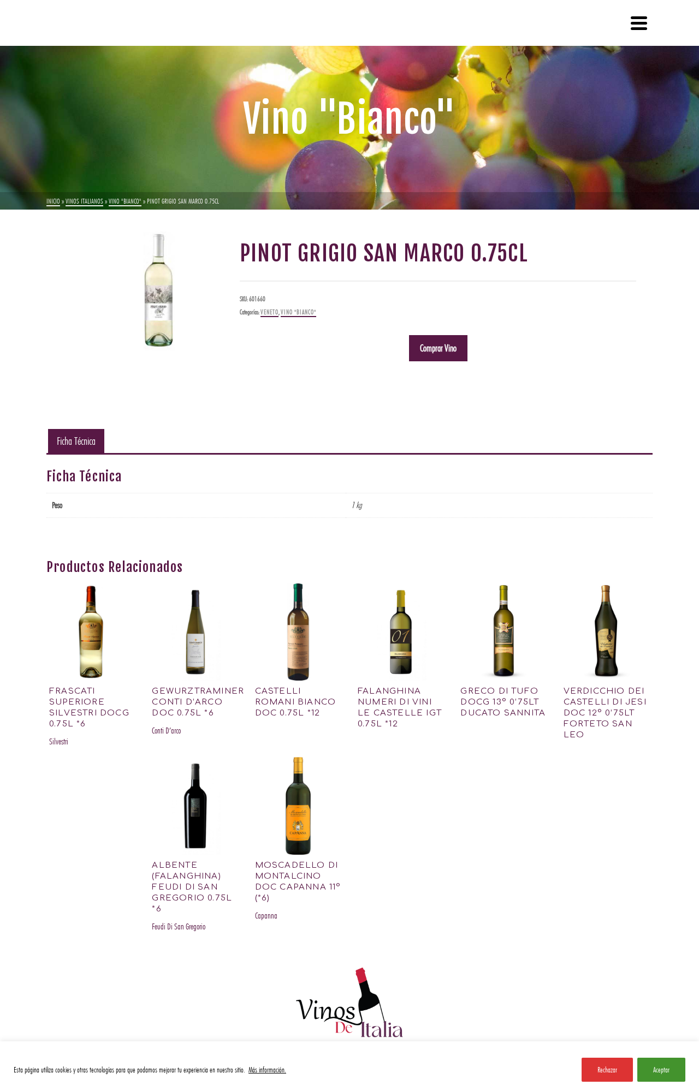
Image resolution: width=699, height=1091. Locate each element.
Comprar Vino (438, 348)
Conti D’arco (166, 730)
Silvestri (58, 741)
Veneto (269, 312)
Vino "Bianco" (298, 312)
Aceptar (661, 1069)
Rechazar (607, 1069)
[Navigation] (639, 23)
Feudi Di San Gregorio (178, 926)
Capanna (266, 915)
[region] (349, 1066)
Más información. (267, 1069)
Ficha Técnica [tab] (76, 441)
